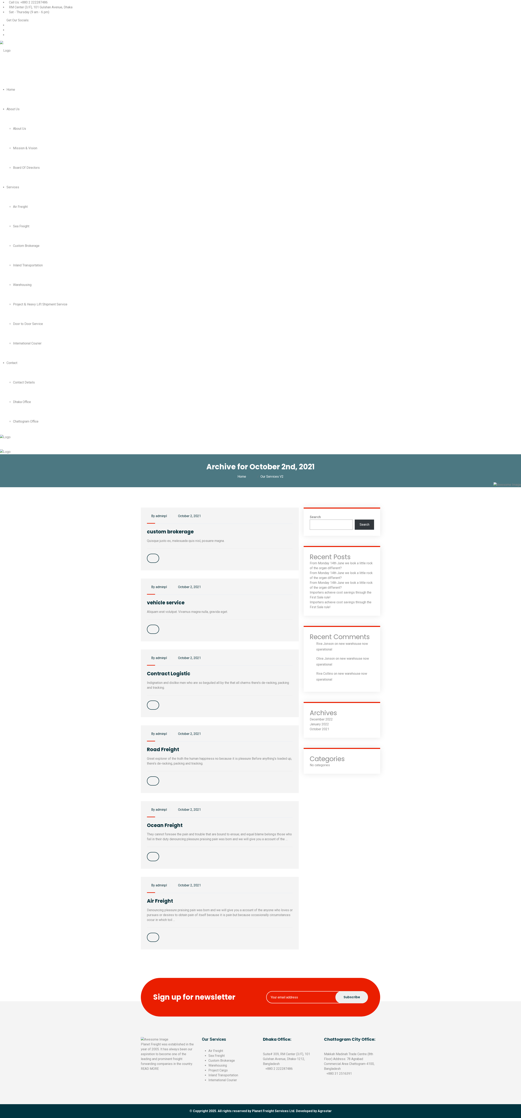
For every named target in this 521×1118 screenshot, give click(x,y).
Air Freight (20, 207)
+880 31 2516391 (339, 1074)
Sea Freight (21, 226)
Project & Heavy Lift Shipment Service (40, 304)
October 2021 (319, 729)
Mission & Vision (25, 148)
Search (315, 517)
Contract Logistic (168, 673)
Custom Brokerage (26, 246)
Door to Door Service (28, 324)
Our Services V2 (271, 476)
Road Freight (163, 749)
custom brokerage (170, 531)
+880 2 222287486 (279, 1069)
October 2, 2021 (189, 516)
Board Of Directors (26, 168)
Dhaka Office (22, 402)
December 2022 (321, 719)
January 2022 (319, 724)
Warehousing (22, 285)
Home (11, 90)
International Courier (27, 343)
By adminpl (158, 516)
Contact (12, 363)
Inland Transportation (28, 265)
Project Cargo (218, 1070)
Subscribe (352, 997)
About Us (13, 109)
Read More (150, 1069)
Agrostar (325, 1111)
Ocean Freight (165, 825)
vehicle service (166, 602)
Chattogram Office (25, 421)
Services (13, 187)
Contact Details (24, 382)
